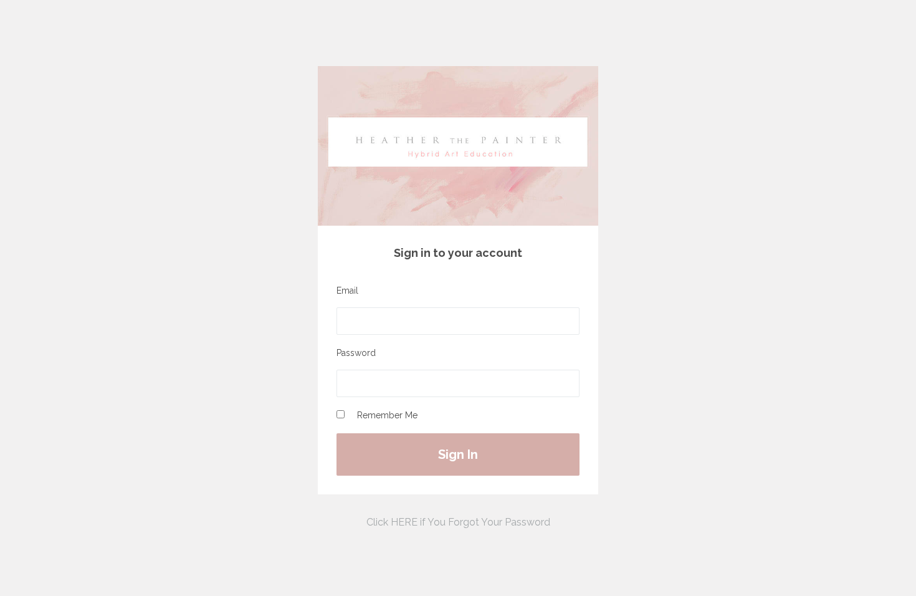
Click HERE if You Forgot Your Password (458, 522)
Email (347, 291)
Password (356, 353)
